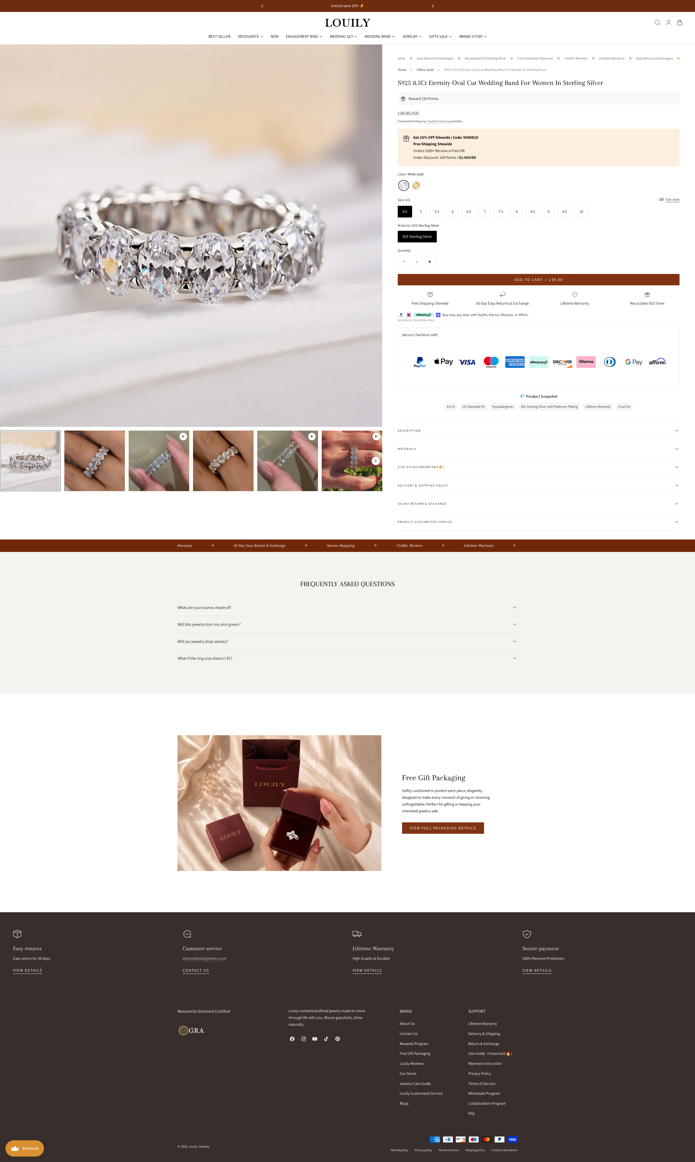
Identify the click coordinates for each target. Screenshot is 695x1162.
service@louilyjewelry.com (204, 958)
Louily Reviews (412, 1063)
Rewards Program (414, 1043)
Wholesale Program (484, 1093)
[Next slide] (433, 6)
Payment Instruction (485, 1063)
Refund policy (399, 1150)
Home (402, 69)
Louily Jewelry (199, 1146)
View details (27, 970)
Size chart (673, 199)
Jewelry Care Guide (415, 1083)
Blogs (404, 1103)
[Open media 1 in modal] (372, 54)
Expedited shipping (438, 121)
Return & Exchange (483, 1043)
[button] (657, 22)
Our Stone (408, 1073)
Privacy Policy (479, 1073)
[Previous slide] (6, 461)
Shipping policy (475, 1150)
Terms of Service (481, 1083)
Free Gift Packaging (415, 1053)
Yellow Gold (425, 69)
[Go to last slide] (262, 6)
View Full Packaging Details (443, 828)
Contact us (196, 970)
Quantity (404, 250)
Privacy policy (423, 1150)
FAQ (471, 1113)
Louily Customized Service (421, 1093)
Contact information (504, 1150)
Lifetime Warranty (482, 1023)
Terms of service (448, 1150)
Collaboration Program (487, 1103)
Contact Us (409, 1033)
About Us (407, 1023)
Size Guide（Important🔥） (491, 1053)
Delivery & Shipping (484, 1033)
